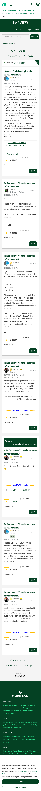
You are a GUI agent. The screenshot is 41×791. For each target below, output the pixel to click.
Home (4, 11)
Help (37, 30)
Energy (25, 708)
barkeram (33, 444)
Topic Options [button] (8, 43)
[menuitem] (31, 4)
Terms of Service (23, 725)
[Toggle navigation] (11, 5)
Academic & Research (10, 705)
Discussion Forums (26, 11)
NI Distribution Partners (10, 722)
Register (19, 30)
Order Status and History (29, 722)
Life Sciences (16, 710)
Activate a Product (16, 754)
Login (29, 30)
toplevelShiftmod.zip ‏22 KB (19, 490)
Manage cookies (20, 787)
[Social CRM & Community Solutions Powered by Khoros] (20, 675)
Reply (33, 171)
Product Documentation (20, 751)
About (24, 736)
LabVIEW (31, 13)
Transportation (9, 713)
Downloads (6, 751)
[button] (6, 160)
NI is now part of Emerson (11, 736)
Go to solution (19, 63)
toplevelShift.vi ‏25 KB (17, 143)
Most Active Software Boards (14, 13)
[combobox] (15, 36)
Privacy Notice (22, 771)
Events (7, 742)
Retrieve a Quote (10, 725)
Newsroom (14, 739)
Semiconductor (28, 710)
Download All (12, 154)
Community (12, 11)
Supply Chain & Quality (27, 739)
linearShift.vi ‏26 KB (16, 146)
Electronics (17, 708)
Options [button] (32, 79)
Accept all (20, 781)
